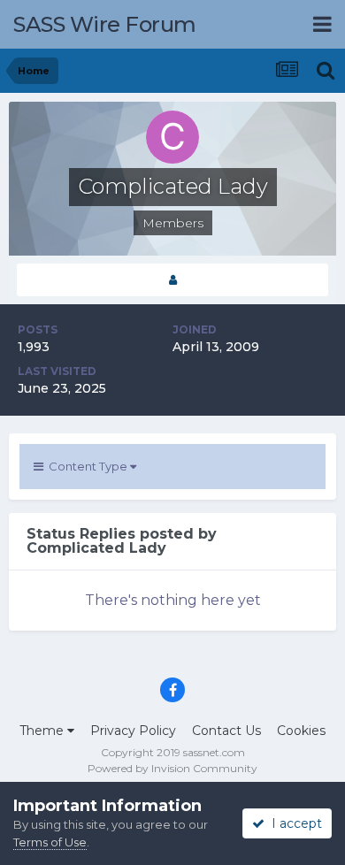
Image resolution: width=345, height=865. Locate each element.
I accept (293, 823)
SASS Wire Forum (104, 24)
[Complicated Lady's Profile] (172, 280)
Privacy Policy (133, 731)
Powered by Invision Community (172, 768)
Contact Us (226, 731)
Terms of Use (50, 842)
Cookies (301, 731)
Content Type (86, 466)
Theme (43, 731)
